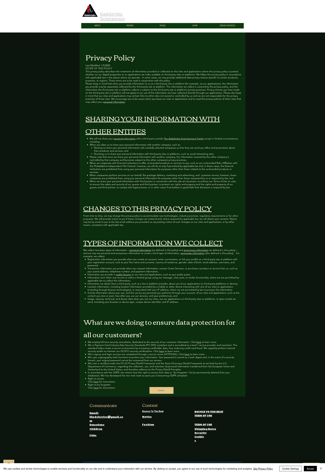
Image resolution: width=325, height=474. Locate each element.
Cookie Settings (290, 468)
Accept (310, 468)
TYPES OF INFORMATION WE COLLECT (153, 242)
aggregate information (192, 253)
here (198, 342)
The (166, 138)
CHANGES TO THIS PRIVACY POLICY (147, 208)
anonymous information (196, 250)
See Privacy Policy (263, 468)
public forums (123, 274)
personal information (114, 101)
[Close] (321, 468)
